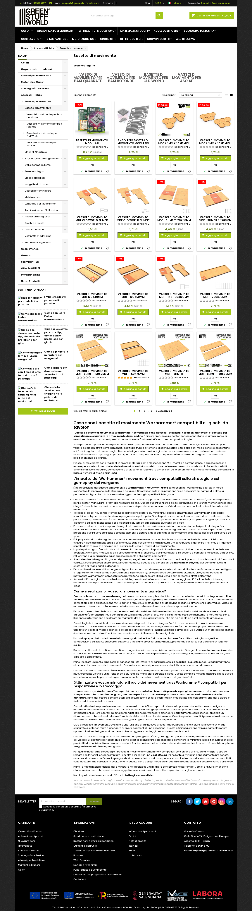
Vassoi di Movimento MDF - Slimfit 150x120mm (174, 374)
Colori (26, 31)
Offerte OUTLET (130, 39)
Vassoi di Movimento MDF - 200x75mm (215, 295)
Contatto (108, 3)
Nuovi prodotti (26, 841)
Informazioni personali (142, 831)
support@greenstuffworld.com (80, 3)
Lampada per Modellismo (40, 203)
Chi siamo (79, 831)
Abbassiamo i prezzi (30, 836)
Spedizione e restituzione (88, 836)
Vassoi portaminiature (38, 190)
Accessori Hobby (166, 31)
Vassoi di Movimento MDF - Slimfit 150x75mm (92, 372)
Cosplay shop (31, 39)
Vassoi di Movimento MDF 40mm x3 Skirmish (174, 141)
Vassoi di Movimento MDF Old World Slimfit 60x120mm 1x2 (92, 220)
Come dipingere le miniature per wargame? (56, 355)
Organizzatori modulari (55, 31)
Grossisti (107, 39)
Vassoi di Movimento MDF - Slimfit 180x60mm (215, 372)
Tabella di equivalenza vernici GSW (94, 850)
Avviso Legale (141, 907)
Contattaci (79, 879)
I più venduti (25, 846)
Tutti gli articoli (43, 411)
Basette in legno (34, 171)
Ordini (132, 836)
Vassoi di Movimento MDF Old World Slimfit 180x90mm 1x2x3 (133, 220)
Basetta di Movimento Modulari (92, 141)
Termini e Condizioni (63, 907)
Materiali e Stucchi (134, 31)
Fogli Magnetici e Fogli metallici (43, 158)
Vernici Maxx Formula (30, 831)
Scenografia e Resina (199, 31)
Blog (147, 3)
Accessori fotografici (37, 216)
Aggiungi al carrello (92, 158)
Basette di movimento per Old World (42, 134)
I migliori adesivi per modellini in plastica (55, 300)
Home (22, 56)
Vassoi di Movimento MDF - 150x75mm (133, 372)
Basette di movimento (38, 108)
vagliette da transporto (166, 755)
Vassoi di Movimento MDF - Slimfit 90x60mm (215, 218)
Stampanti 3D (56, 39)
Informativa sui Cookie (119, 907)
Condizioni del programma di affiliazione (97, 874)
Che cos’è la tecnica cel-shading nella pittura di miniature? (53, 393)
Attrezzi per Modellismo (97, 31)
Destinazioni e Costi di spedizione (93, 841)
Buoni (132, 850)
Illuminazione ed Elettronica (41, 210)
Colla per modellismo (38, 165)
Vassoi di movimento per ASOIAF (42, 144)
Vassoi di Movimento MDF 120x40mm (92, 295)
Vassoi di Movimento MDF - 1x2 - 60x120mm (174, 295)
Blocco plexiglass (35, 178)
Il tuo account (141, 823)
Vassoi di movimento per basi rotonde (44, 125)
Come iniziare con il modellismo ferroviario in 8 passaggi (56, 372)
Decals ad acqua (35, 229)
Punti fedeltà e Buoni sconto (90, 870)
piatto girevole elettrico (139, 775)
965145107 (39, 3)
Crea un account (221, 3)
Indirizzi (133, 846)
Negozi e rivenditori (85, 865)
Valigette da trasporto (38, 184)
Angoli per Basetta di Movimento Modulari (133, 141)
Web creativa (185, 39)
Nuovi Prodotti (158, 39)
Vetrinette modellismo (38, 236)
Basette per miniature (38, 101)
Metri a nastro (33, 197)
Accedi (205, 3)
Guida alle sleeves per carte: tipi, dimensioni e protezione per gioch (56, 335)
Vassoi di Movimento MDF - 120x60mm (133, 295)
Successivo (164, 411)
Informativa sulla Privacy (91, 907)
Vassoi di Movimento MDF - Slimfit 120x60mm (174, 218)
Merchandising (83, 39)
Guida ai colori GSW (85, 846)
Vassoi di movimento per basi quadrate (44, 116)
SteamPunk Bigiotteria (38, 242)
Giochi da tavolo (34, 223)
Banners (78, 855)
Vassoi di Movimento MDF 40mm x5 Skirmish (215, 141)
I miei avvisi (135, 855)
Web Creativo (81, 860)
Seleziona (201, 95)
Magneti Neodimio (36, 152)
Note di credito (137, 841)
